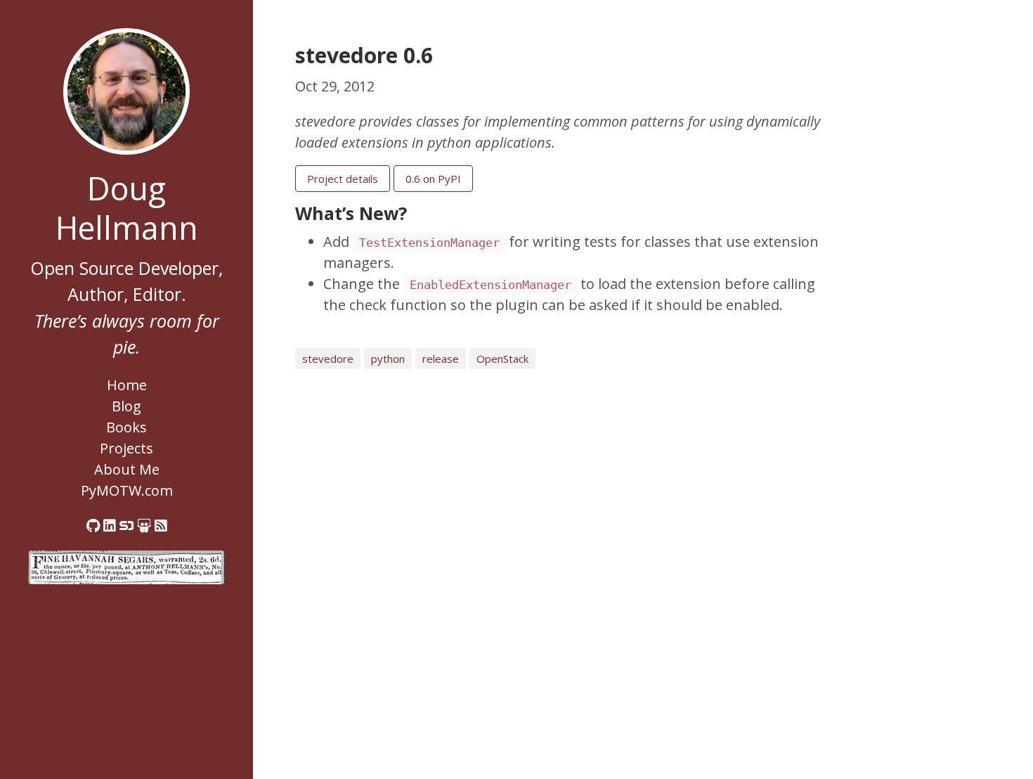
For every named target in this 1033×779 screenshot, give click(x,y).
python (388, 359)
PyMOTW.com (127, 490)
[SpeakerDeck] (126, 525)
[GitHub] (93, 525)
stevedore (327, 359)
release (440, 359)
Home (127, 384)
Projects (126, 448)
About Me (127, 469)
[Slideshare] (144, 525)
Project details (342, 179)
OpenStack (502, 359)
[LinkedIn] (109, 525)
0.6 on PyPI (433, 179)
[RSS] (161, 525)
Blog (126, 406)
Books (126, 427)
